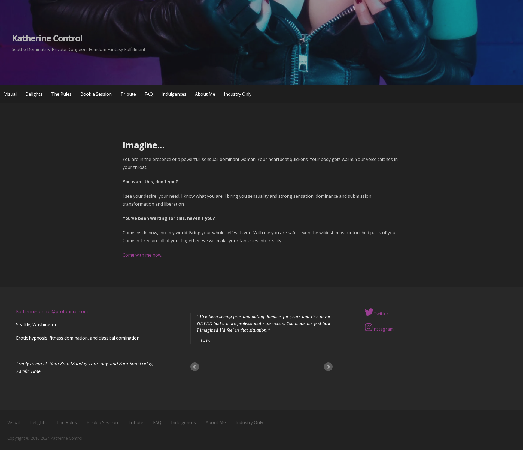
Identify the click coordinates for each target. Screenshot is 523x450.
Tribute (128, 94)
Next (328, 366)
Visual (10, 94)
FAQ (149, 94)
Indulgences (174, 94)
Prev (194, 366)
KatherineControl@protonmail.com (52, 311)
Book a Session (96, 94)
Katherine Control (47, 38)
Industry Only (237, 94)
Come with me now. (142, 255)
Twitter (380, 314)
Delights (33, 94)
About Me (205, 94)
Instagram (383, 329)
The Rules (61, 94)
